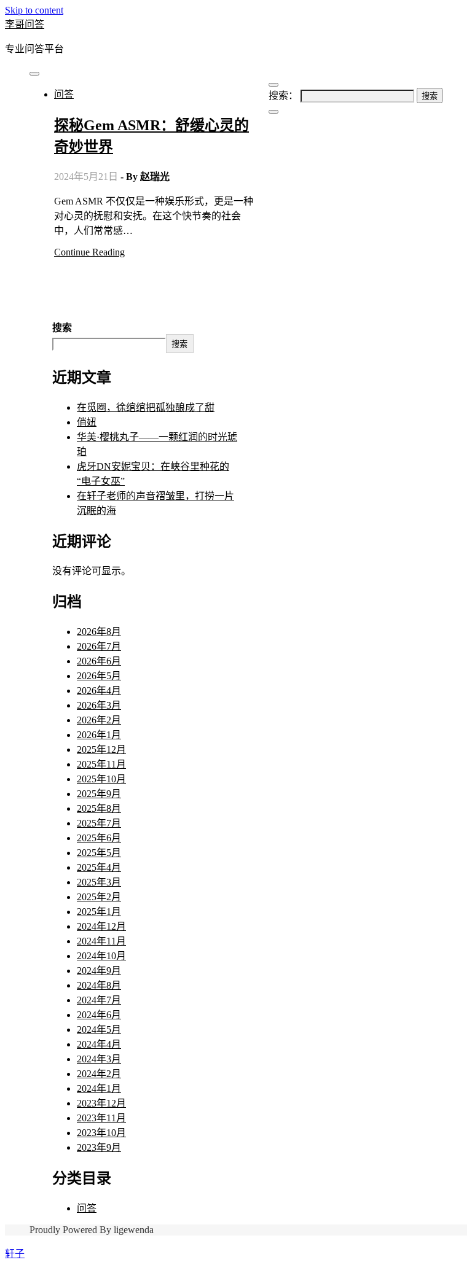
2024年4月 (99, 1044)
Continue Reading (89, 252)
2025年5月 (99, 852)
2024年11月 (101, 941)
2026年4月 (99, 690)
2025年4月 (99, 867)
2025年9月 (99, 793)
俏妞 (86, 422)
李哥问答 (24, 24)
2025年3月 (99, 882)
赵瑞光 (155, 176)
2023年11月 (101, 1118)
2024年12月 (101, 926)
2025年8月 (99, 808)
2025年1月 (99, 911)
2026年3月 (99, 705)
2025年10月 (101, 779)
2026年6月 (99, 661)
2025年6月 (99, 838)
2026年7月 (99, 646)
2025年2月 (99, 897)
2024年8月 (99, 985)
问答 (64, 94)
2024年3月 (99, 1059)
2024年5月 (99, 1029)
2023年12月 (101, 1103)
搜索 (62, 327)
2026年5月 (99, 676)
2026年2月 (99, 720)
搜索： (283, 95)
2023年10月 (101, 1132)
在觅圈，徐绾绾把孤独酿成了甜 (145, 407)
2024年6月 (99, 1015)
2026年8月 (99, 631)
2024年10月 (101, 956)
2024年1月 (99, 1088)
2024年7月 (99, 1000)
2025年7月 (99, 823)
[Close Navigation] (273, 112)
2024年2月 (99, 1073)
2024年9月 (99, 970)
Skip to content (34, 10)
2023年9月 (99, 1147)
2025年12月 (101, 749)
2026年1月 (99, 735)
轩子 (15, 1253)
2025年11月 (101, 764)
